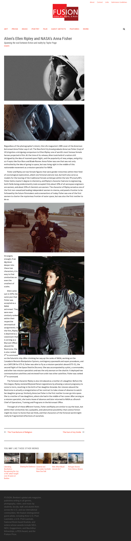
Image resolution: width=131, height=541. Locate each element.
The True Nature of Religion (19, 432)
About (92, 2)
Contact (100, 2)
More (86, 29)
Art (6, 29)
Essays (6, 46)
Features (74, 29)
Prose (15, 29)
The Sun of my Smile (72, 432)
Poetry (35, 29)
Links (107, 2)
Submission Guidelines (119, 2)
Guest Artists (58, 29)
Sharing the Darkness (27, 467)
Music (25, 29)
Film (45, 29)
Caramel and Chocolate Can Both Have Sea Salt (43, 469)
